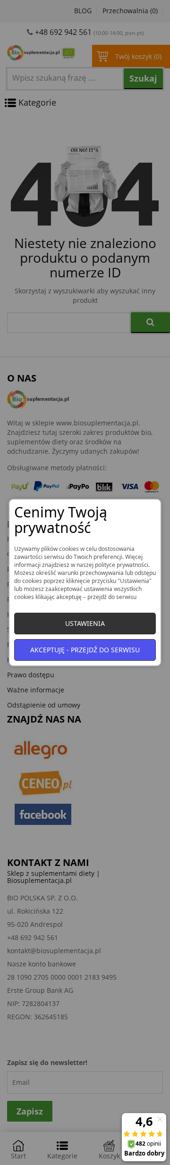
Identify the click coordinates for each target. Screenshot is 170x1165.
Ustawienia (85, 623)
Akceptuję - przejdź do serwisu (85, 649)
